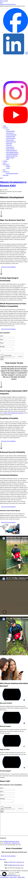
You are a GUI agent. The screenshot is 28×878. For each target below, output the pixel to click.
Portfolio (5, 161)
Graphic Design (10, 140)
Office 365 (9, 145)
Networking (9, 143)
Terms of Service (4, 877)
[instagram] (15, 105)
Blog (4, 169)
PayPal (8, 168)
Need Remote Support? (12, 173)
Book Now (5, 175)
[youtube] (15, 123)
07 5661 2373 (7, 843)
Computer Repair (10, 131)
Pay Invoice (6, 164)
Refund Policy (21, 877)
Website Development (11, 155)
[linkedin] (15, 54)
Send (2, 359)
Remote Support (10, 148)
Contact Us (6, 171)
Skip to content (4, 0)
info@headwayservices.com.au (11, 841)
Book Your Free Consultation (8, 267)
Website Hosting (10, 157)
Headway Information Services (9, 875)
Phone (2, 343)
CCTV (7, 129)
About (4, 163)
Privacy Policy (13, 877)
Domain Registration (11, 134)
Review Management (11, 150)
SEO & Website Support (12, 152)
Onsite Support (10, 147)
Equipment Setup (10, 136)
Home (4, 126)
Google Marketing (10, 138)
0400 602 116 (15, 843)
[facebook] (15, 32)
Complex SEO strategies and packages (13, 413)
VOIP (7, 159)
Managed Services (11, 141)
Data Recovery (10, 133)
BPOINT (8, 166)
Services (5, 127)
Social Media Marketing (12, 154)
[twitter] (15, 80)
